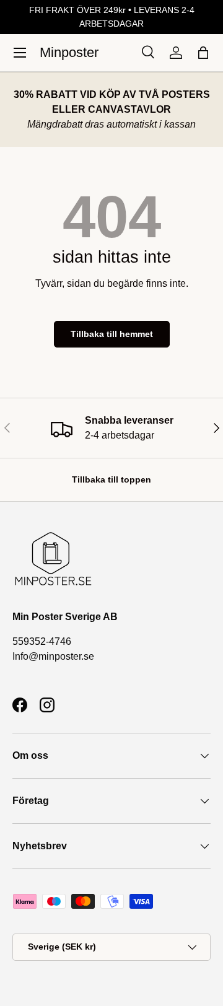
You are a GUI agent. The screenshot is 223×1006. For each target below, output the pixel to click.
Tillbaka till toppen (111, 479)
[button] (203, 52)
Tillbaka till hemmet (112, 334)
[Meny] (19, 52)
